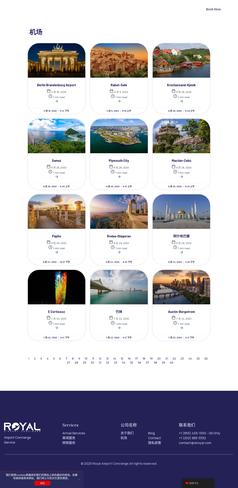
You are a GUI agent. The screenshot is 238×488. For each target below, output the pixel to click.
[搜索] (187, 9)
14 (114, 358)
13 (107, 358)
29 (84, 362)
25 (198, 358)
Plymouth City (119, 160)
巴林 (119, 312)
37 (147, 362)
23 (182, 358)
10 (86, 358)
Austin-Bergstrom (181, 312)
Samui (56, 160)
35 (131, 362)
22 (174, 358)
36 (139, 362)
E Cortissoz (56, 312)
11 (93, 358)
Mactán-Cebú (181, 160)
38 (155, 362)
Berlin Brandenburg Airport (56, 85)
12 (100, 358)
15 (122, 358)
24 (190, 358)
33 (115, 362)
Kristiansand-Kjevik (181, 85)
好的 (42, 483)
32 (107, 362)
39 (163, 362)
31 (100, 362)
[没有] (79, 479)
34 (123, 362)
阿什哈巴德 (181, 236)
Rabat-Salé (119, 85)
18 (143, 358)
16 (129, 358)
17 (136, 358)
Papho (56, 236)
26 (206, 358)
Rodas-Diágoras (119, 236)
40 (171, 362)
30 (92, 362)
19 (151, 358)
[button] (69, 9)
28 (76, 362)
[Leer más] (56, 102)
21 (166, 358)
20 (159, 358)
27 (68, 362)
